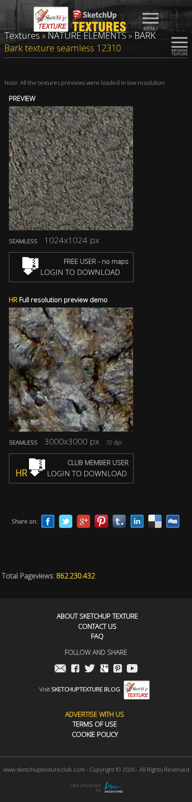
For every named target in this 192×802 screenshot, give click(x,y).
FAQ (97, 636)
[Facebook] (47, 521)
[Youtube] (132, 669)
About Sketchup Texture (97, 616)
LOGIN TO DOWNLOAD (79, 272)
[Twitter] (65, 521)
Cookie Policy (95, 734)
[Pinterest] (101, 521)
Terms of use (95, 724)
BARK (145, 35)
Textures (22, 35)
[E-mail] (60, 669)
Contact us (97, 626)
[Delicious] (155, 521)
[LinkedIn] (137, 521)
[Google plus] (83, 521)
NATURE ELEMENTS (87, 35)
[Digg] (172, 521)
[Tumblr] (119, 521)
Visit (79, 689)
